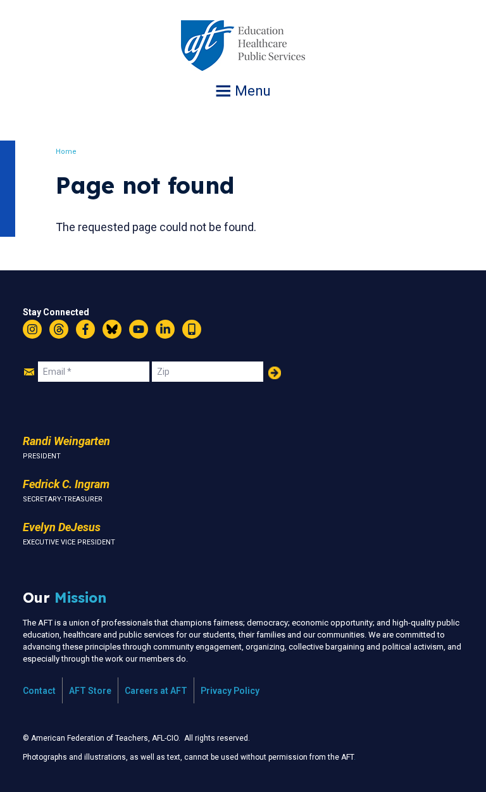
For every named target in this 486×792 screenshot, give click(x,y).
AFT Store (90, 691)
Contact (39, 691)
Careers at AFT (156, 691)
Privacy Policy (230, 691)
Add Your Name (274, 373)
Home (66, 152)
